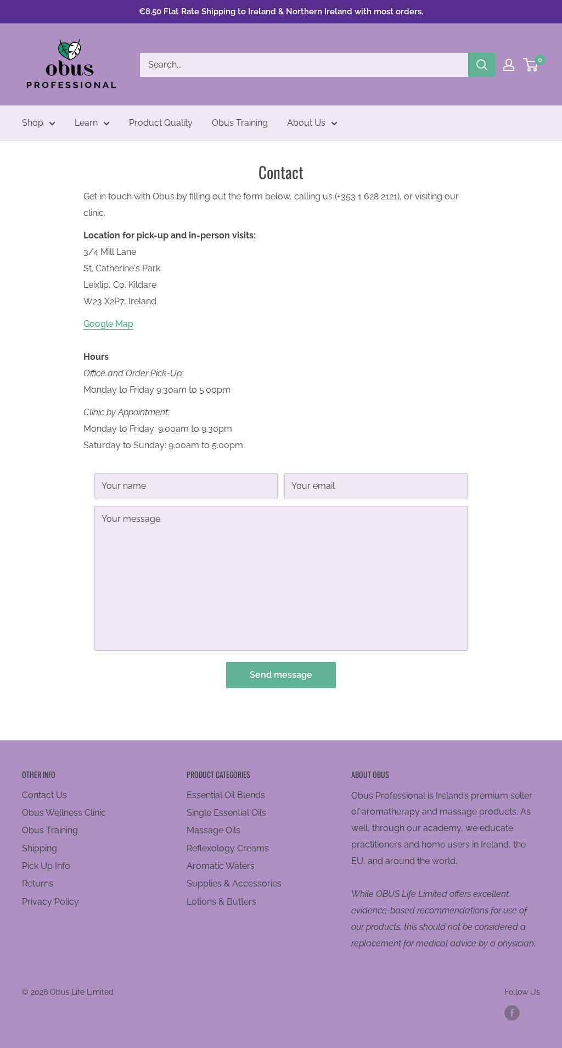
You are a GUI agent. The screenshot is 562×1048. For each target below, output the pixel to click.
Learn (86, 123)
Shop (32, 123)
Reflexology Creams (228, 848)
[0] (531, 64)
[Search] (482, 65)
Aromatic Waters (221, 866)
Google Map (108, 324)
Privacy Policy (50, 901)
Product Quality (161, 123)
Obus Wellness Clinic (64, 812)
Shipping (39, 848)
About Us (306, 123)
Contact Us (44, 795)
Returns (37, 883)
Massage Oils (213, 830)
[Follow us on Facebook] (512, 1013)
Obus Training (240, 123)
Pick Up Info (46, 866)
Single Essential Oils (226, 812)
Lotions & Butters (221, 901)
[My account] (508, 65)
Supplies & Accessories (234, 883)
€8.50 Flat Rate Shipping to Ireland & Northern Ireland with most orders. (281, 11)
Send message (281, 675)
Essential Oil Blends (226, 795)
